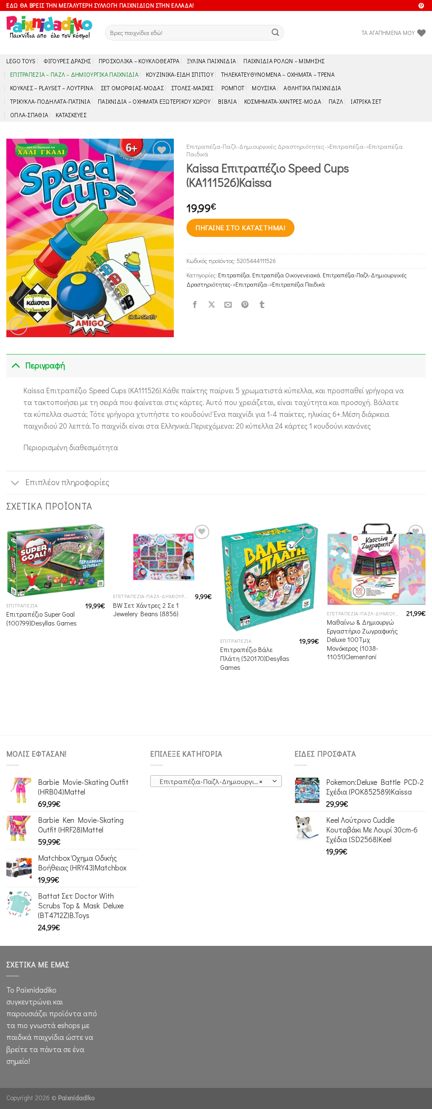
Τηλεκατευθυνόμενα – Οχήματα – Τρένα (278, 74)
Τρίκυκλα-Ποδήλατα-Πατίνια (50, 101)
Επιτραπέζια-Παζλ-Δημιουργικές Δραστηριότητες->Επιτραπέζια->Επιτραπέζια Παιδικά (294, 150)
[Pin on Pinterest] (245, 305)
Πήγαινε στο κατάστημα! (240, 227)
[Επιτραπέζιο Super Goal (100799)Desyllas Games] (55, 560)
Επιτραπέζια (234, 275)
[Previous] (6, 628)
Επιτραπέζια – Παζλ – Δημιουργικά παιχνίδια (74, 74)
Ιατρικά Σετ (366, 101)
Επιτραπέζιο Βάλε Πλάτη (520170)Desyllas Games (254, 658)
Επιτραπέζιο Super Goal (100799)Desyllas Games (41, 618)
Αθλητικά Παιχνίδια (312, 88)
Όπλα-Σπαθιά (29, 115)
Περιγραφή (45, 365)
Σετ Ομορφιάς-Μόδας (132, 88)
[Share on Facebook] (194, 305)
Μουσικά (264, 88)
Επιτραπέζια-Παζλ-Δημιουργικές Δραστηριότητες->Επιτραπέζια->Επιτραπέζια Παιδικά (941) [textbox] (215, 781)
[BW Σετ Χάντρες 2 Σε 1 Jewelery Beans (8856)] (162, 555)
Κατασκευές (71, 115)
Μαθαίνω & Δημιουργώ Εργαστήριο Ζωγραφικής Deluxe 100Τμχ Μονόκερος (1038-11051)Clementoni (362, 639)
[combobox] (215, 781)
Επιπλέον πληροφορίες (67, 482)
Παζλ (336, 101)
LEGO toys (21, 61)
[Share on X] (211, 305)
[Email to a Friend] (228, 305)
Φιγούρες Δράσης (67, 61)
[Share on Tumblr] (261, 305)
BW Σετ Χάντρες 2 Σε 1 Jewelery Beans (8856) (146, 609)
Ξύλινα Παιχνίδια (211, 61)
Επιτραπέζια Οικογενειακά (286, 275)
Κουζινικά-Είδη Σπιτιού (179, 74)
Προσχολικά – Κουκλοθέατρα (139, 61)
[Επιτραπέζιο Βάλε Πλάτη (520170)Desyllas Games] (269, 578)
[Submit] (275, 32)
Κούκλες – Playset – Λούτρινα (51, 88)
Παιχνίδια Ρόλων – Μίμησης (283, 61)
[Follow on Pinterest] (421, 6)
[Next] (425, 628)
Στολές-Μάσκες (192, 88)
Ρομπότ (233, 88)
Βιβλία (227, 101)
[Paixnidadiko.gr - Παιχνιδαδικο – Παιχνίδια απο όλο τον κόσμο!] (49, 32)
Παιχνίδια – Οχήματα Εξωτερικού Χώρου (154, 101)
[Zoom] (18, 326)
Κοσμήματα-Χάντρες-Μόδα (282, 101)
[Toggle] (15, 366)
